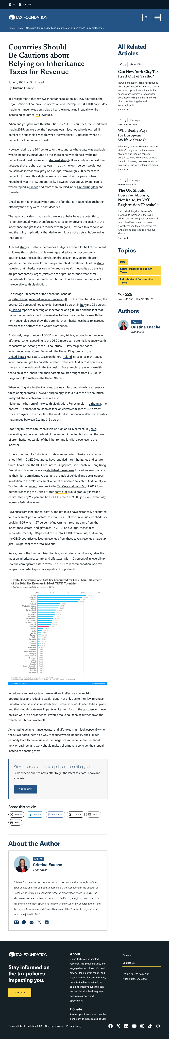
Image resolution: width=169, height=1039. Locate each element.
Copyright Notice (54, 1026)
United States (17, 356)
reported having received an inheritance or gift (37, 299)
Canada (13, 192)
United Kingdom (87, 187)
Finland (16, 310)
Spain (92, 429)
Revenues (14, 511)
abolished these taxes (60, 470)
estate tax (38, 356)
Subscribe (25, 789)
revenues (98, 698)
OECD (128, 294)
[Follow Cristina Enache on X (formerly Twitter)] (39, 922)
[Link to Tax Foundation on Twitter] (118, 1026)
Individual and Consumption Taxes (137, 281)
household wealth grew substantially (31, 181)
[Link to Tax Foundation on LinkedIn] (126, 1026)
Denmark (47, 351)
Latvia (55, 454)
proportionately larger (27, 274)
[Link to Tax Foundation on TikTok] (150, 1026)
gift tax (33, 227)
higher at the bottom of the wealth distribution (37, 403)
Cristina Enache (23, 88)
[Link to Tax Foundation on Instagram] (142, 1026)
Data (20, 28)
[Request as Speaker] (23, 922)
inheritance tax (56, 98)
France (33, 187)
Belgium (13, 378)
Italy (83, 304)
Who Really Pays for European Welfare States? (132, 135)
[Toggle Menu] (157, 17)
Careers (126, 955)
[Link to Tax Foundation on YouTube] (134, 1026)
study (23, 247)
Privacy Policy (74, 1026)
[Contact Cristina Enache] (31, 922)
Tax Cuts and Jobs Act (71, 486)
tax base (88, 709)
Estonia (40, 454)
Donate (76, 1009)
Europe (26, 4)
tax (31, 109)
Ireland (67, 356)
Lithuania (95, 403)
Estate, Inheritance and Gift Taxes (136, 270)
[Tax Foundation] (28, 18)
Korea (35, 351)
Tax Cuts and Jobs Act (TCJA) (135, 299)
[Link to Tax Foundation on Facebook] (110, 1026)
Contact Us (128, 962)
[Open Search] (146, 17)
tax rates (26, 429)
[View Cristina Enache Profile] (16, 922)
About (75, 954)
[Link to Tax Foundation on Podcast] (158, 1026)
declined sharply (59, 160)
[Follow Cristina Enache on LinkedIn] (46, 922)
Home (11, 28)
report (26, 98)
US (14, 4)
